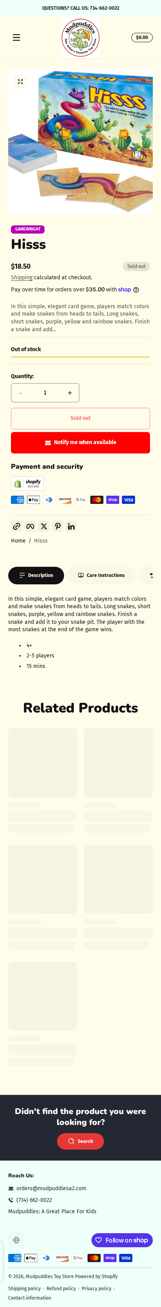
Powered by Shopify (96, 1276)
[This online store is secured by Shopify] (27, 489)
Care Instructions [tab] (106, 575)
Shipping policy (24, 1288)
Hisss (41, 540)
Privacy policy (96, 1288)
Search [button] (85, 1141)
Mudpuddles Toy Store (50, 1276)
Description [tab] (40, 575)
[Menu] (16, 37)
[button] (141, 37)
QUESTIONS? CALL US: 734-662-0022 (80, 8)
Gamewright (28, 229)
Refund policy (61, 1288)
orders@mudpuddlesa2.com (51, 1188)
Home (18, 540)
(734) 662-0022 (34, 1200)
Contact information (29, 1298)
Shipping (21, 277)
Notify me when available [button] (85, 442)
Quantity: (22, 376)
